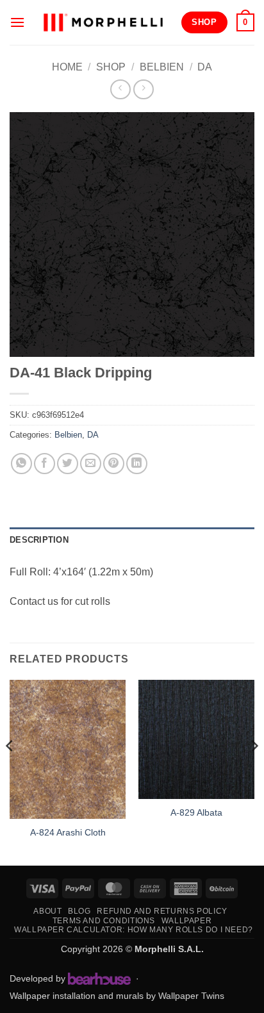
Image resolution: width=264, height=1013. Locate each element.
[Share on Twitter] (67, 463)
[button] (17, 22)
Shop (111, 67)
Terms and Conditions (104, 920)
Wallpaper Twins (191, 996)
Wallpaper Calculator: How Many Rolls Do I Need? (133, 929)
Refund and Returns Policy (162, 911)
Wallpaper (186, 920)
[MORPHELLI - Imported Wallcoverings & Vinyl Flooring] (103, 22)
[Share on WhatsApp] (21, 463)
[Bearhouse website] (99, 978)
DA (204, 67)
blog (79, 911)
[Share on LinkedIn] (136, 463)
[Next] (253, 771)
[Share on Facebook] (44, 463)
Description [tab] (39, 540)
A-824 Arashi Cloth (68, 832)
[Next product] (120, 89)
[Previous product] (143, 89)
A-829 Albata (196, 813)
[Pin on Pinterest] (113, 463)
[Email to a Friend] (90, 463)
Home (67, 67)
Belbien (162, 67)
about (47, 911)
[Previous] (10, 771)
